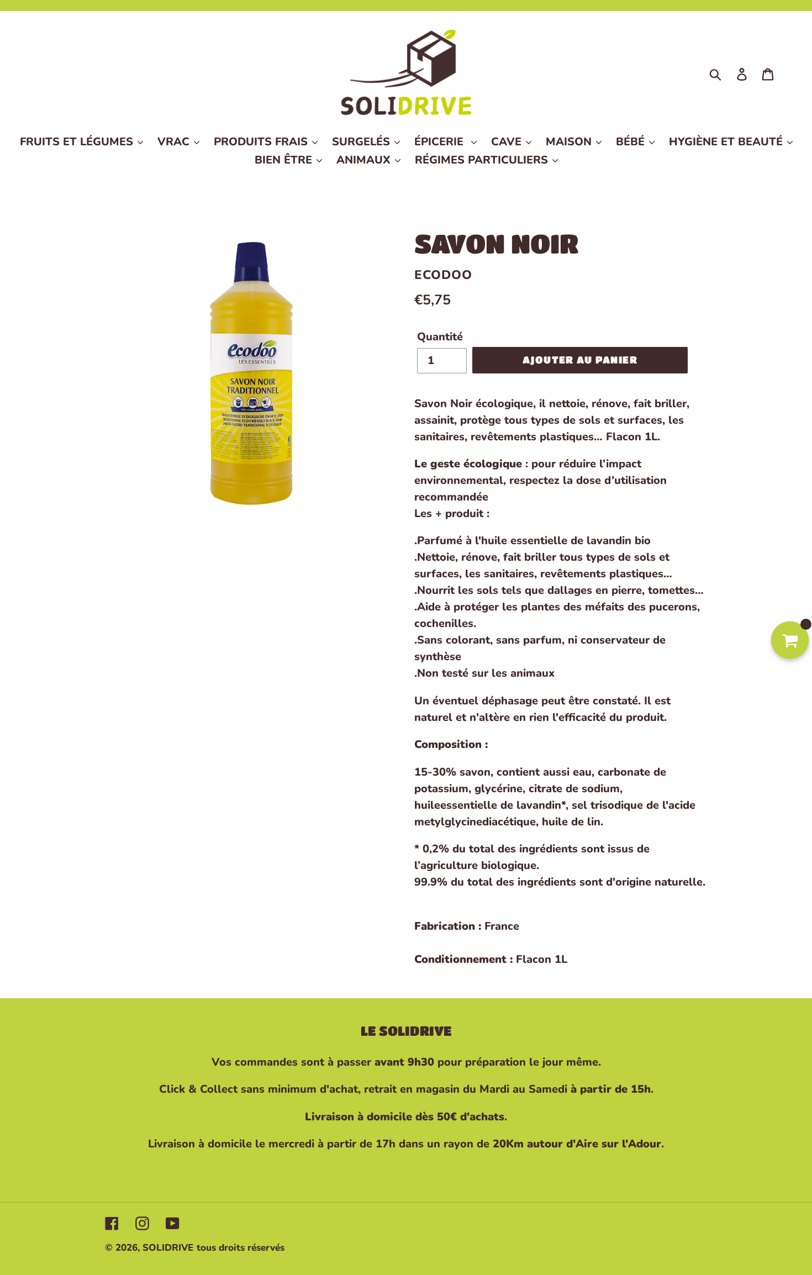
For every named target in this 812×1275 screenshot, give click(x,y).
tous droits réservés (240, 1247)
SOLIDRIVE (168, 1247)
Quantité (440, 336)
